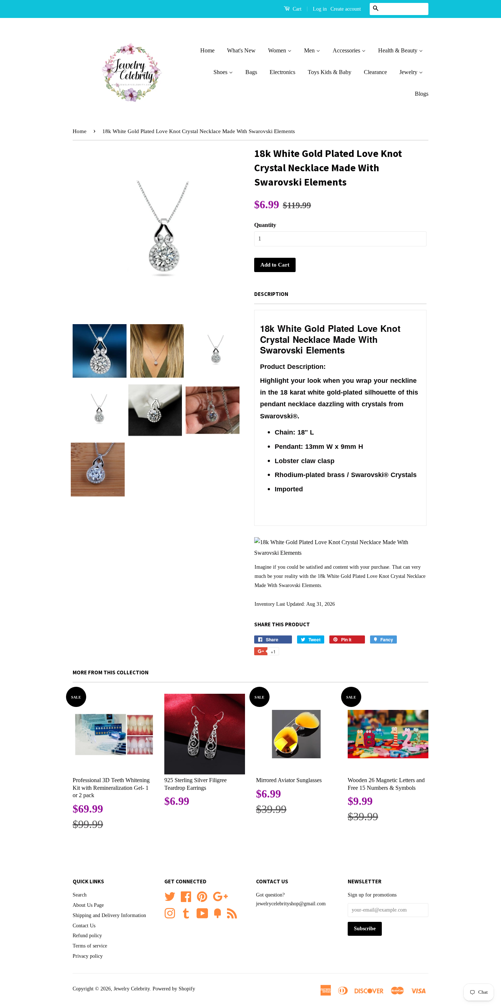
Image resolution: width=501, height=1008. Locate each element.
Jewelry (409, 72)
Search (80, 895)
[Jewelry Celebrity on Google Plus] (220, 896)
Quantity (265, 225)
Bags (251, 72)
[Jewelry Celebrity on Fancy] (217, 913)
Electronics (282, 72)
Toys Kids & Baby (329, 72)
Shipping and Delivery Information (109, 915)
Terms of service (90, 946)
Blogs (421, 94)
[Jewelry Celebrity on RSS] (232, 913)
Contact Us (84, 925)
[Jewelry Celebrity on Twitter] (169, 896)
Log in (320, 9)
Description (271, 293)
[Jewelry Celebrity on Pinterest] (202, 896)
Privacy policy (88, 956)
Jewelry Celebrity (132, 988)
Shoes (221, 72)
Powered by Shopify (174, 988)
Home (207, 50)
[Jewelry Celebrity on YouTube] (202, 913)
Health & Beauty (398, 50)
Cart (296, 9)
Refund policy (87, 935)
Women (278, 50)
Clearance (375, 72)
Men (310, 50)
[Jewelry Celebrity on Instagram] (169, 913)
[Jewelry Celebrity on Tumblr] (185, 913)
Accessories (347, 50)
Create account (345, 9)
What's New (241, 50)
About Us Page (88, 905)
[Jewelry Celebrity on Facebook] (185, 896)
